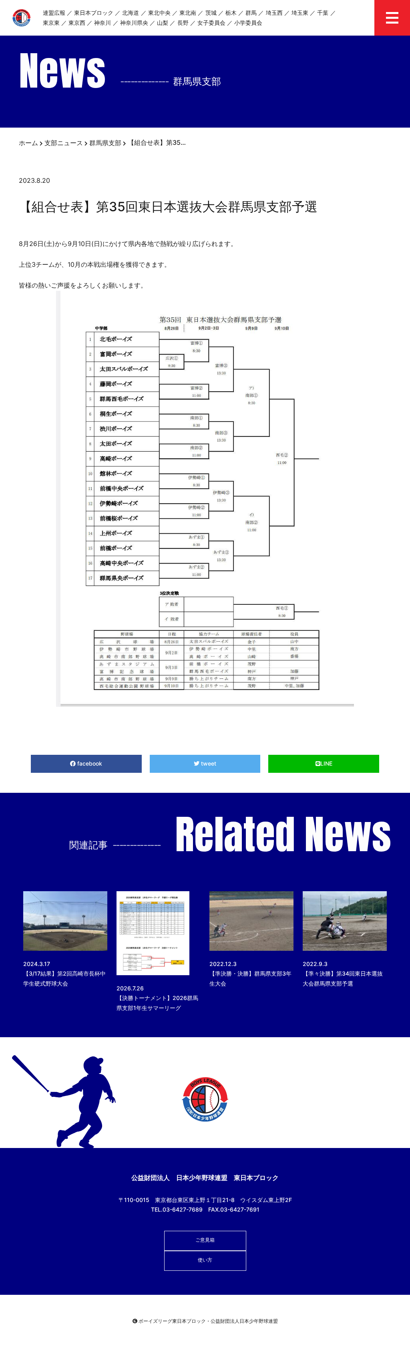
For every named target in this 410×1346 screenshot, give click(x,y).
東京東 (51, 22)
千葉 (322, 12)
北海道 (130, 12)
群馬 (251, 12)
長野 (183, 22)
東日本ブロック (93, 12)
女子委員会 (211, 22)
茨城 (211, 12)
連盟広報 (54, 12)
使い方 (205, 1260)
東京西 (76, 22)
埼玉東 (299, 12)
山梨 (162, 22)
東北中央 (159, 12)
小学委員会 (248, 22)
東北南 (187, 12)
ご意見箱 (205, 1240)
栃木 (231, 12)
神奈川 (102, 22)
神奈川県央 (134, 22)
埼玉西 (274, 12)
